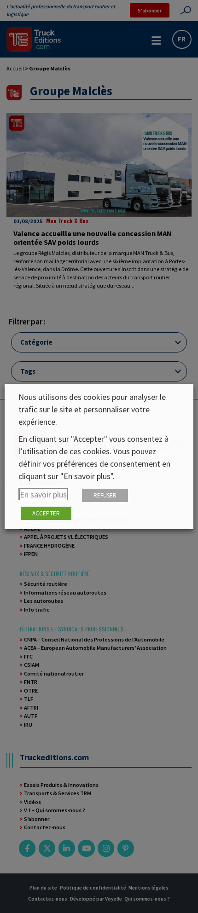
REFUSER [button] (104, 495)
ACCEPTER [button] (46, 513)
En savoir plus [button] (43, 494)
